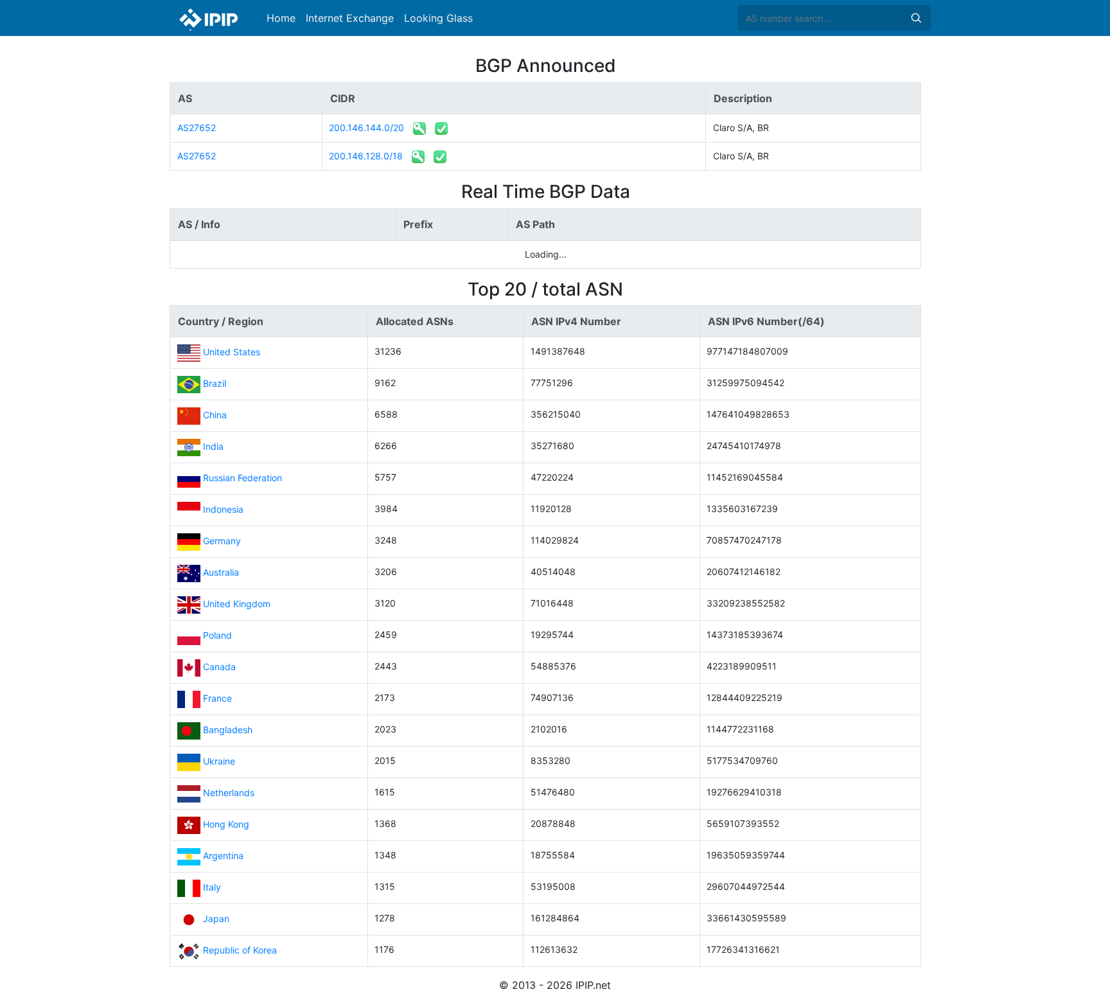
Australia (221, 572)
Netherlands (228, 792)
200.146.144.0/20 (366, 127)
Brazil (214, 383)
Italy (212, 887)
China (215, 414)
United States (231, 351)
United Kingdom (236, 603)
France (217, 698)
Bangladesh (227, 729)
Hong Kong (226, 824)
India (213, 446)
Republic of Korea (240, 950)
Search (916, 18)
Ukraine (219, 761)
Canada (219, 666)
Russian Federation (242, 477)
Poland (217, 635)
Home (281, 18)
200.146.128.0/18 (366, 155)
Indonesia (223, 509)
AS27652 (196, 127)
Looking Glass (438, 18)
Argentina (223, 855)
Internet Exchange (350, 18)
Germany (222, 540)
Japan (216, 918)
